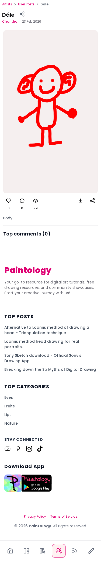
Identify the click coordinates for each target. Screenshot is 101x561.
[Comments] (22, 200)
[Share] (22, 14)
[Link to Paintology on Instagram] (29, 448)
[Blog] (75, 551)
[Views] (35, 200)
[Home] (10, 551)
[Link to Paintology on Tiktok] (40, 448)
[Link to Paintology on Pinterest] (18, 448)
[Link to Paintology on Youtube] (7, 448)
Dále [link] (44, 4)
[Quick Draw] (91, 551)
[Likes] (8, 200)
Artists (7, 4)
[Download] (80, 200)
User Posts (26, 4)
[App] (26, 551)
